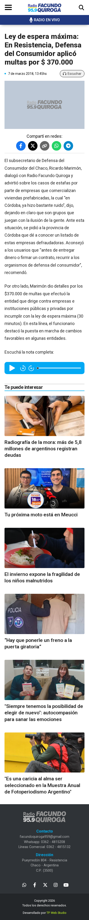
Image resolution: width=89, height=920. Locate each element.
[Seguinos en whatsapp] (24, 884)
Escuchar (74, 74)
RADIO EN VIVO (47, 20)
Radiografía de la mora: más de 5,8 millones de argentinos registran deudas (43, 448)
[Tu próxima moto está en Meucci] (44, 488)
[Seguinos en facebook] (35, 884)
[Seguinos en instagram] (56, 884)
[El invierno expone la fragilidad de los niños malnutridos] (44, 548)
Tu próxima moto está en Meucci (41, 515)
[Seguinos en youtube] (66, 884)
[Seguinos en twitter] (45, 884)
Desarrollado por (44, 913)
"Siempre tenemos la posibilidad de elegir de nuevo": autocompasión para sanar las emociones (44, 712)
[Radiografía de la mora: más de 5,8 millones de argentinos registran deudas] (44, 416)
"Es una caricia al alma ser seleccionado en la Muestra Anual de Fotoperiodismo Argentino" (42, 785)
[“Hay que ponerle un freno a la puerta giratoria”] (44, 614)
